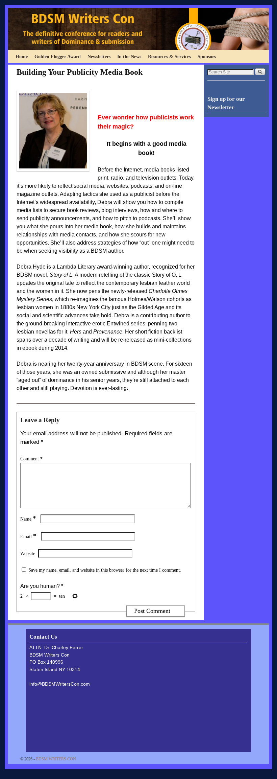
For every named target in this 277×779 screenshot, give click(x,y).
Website (27, 553)
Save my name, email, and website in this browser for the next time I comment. (104, 570)
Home (22, 56)
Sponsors (207, 56)
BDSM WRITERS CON (56, 759)
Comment (31, 458)
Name (28, 519)
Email (28, 536)
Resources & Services (169, 56)
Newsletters (98, 56)
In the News (129, 56)
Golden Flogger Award (57, 56)
